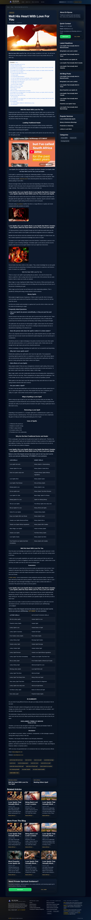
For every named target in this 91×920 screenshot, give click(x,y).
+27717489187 (32, 611)
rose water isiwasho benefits (39, 769)
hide (16, 62)
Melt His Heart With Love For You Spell (18, 783)
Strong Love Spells (50, 902)
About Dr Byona (33, 904)
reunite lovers (12, 763)
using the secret (24, 178)
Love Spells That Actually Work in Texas (48, 804)
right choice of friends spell (32, 766)
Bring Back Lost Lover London (31, 803)
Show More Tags (14, 772)
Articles (12, 12)
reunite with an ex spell (45, 763)
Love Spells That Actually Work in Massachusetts (14, 804)
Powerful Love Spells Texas (68, 103)
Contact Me (78, 2)
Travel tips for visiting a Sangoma (37, 909)
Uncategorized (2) (65, 141)
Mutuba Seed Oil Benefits (52, 906)
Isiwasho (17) (73, 137)
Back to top (80, 918)
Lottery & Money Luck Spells (52, 907)
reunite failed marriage (48, 759)
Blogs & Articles (33, 906)
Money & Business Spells (52, 909)
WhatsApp (20, 889)
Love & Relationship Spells (67, 119)
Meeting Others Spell (41, 782)
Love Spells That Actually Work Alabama (48, 863)
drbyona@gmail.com (17, 752)
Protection (49, 913)
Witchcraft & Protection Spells (53, 904)
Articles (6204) (64, 137)
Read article (11, 815)
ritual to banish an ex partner (46, 766)
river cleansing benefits (14, 769)
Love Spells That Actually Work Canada (31, 863)
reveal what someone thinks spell (16, 766)
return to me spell (37, 759)
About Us (28, 2)
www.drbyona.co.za (18, 755)
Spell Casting (35, 2)
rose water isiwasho (26, 769)
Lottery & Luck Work (66, 129)
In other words (12, 577)
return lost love (28, 759)
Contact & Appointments (35, 907)
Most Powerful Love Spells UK (14, 862)
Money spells (56, 911)
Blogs (42, 2)
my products (20, 204)
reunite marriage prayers (23, 763)
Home (23, 2)
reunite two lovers (34, 763)
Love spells (49, 911)
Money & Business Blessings (68, 122)
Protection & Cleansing (66, 125)
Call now (43, 889)
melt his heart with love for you (16, 759)
